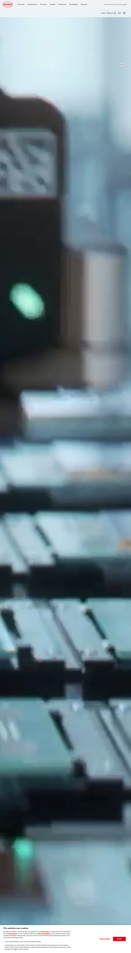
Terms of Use (45, 931)
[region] (65, 939)
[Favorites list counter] (119, 13)
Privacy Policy (12, 933)
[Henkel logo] (8, 4)
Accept (119, 938)
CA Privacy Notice (44, 933)
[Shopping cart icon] (124, 13)
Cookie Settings (104, 938)
